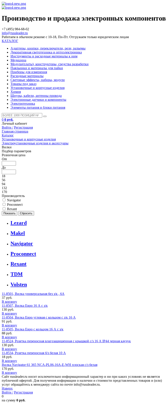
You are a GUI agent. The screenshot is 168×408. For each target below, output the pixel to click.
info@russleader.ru (15, 33)
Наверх (7, 388)
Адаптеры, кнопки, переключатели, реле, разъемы (48, 48)
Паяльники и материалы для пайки (36, 68)
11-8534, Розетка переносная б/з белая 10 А (34, 353)
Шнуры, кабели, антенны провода (36, 96)
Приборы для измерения (28, 72)
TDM (16, 274)
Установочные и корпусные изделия (37, 88)
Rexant (18, 264)
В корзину (9, 301)
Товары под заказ (23, 84)
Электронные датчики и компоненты (38, 99)
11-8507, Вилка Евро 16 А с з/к (25, 305)
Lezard (18, 223)
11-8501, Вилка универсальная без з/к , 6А (33, 294)
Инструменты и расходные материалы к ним (43, 56)
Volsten (18, 284)
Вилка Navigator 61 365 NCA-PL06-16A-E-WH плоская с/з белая (49, 365)
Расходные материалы (27, 76)
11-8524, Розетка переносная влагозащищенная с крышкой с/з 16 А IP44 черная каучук (66, 341)
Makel (17, 233)
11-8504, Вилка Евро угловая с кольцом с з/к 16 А (39, 317)
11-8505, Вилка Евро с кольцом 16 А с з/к (32, 329)
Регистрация (23, 127)
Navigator (21, 243)
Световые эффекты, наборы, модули (37, 80)
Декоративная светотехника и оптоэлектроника (46, 52)
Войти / (7, 127)
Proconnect (23, 254)
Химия (15, 92)
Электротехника (22, 103)
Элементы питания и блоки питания (37, 107)
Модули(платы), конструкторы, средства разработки (49, 64)
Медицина (18, 60)
